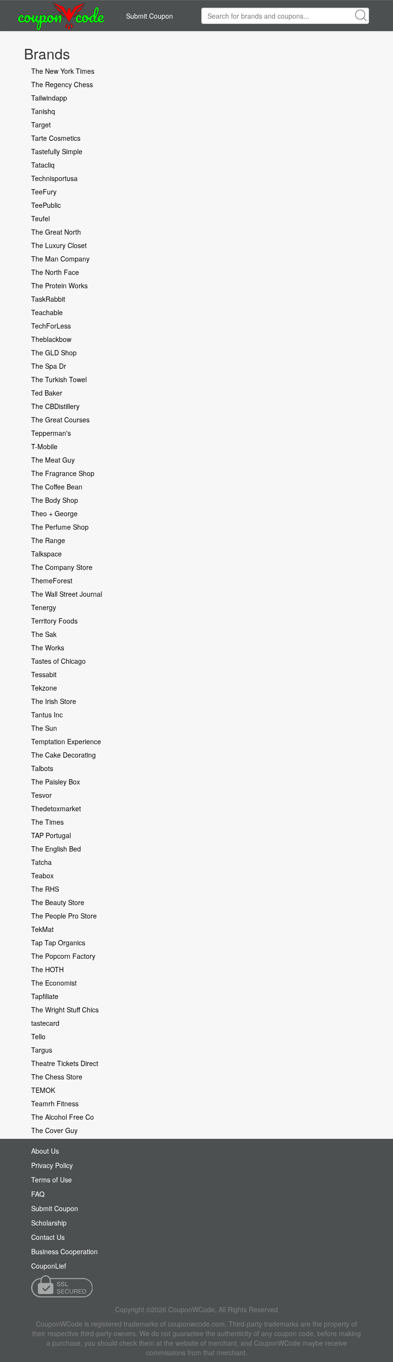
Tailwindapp (49, 97)
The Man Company (60, 258)
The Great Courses (60, 419)
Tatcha (41, 862)
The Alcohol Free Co (62, 1117)
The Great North (56, 232)
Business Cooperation (64, 1251)
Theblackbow (51, 339)
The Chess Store (56, 1076)
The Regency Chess (62, 84)
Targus (41, 1050)
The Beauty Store (57, 902)
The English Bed (56, 848)
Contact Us (48, 1237)
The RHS (45, 889)
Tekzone (44, 687)
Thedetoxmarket (56, 808)
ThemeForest (51, 580)
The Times (47, 822)
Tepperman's (51, 433)
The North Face (55, 272)
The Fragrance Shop (62, 473)
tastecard (45, 1023)
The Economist (54, 982)
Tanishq (43, 111)
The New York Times (62, 71)
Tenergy (43, 607)
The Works (47, 647)
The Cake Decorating (63, 755)
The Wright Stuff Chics (65, 1009)
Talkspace (46, 553)
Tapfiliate (44, 996)
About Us (45, 1151)
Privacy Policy (52, 1165)
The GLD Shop (54, 352)
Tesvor (41, 795)
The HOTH (47, 969)
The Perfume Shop (60, 527)
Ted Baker (46, 392)
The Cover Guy (54, 1130)
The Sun (44, 728)
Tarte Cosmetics (56, 138)
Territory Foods (54, 620)
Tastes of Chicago (58, 661)
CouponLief (48, 1266)
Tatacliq (43, 165)
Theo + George (54, 513)
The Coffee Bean (56, 486)
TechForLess (51, 325)
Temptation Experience (66, 741)
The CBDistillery (55, 406)
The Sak (44, 634)
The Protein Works (59, 285)
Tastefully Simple (56, 151)
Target (41, 124)
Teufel (40, 218)
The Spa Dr (48, 366)
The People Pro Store (64, 915)
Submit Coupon (149, 16)
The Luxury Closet (59, 245)
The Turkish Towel (59, 379)
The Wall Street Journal (66, 594)
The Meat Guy (53, 460)
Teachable (47, 312)
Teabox (42, 875)
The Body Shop (54, 500)
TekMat (42, 929)
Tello (38, 1036)
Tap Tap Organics (58, 942)
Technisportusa (54, 178)
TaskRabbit (48, 299)
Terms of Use (51, 1179)
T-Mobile (44, 446)
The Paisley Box (55, 781)
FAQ (38, 1194)
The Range (48, 540)
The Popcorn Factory (63, 956)
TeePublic (46, 205)
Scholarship (49, 1222)
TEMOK (43, 1090)
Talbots (42, 768)
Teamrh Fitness (55, 1103)
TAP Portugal (51, 835)
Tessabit (44, 674)
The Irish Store (53, 701)
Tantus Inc (47, 714)
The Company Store (61, 567)
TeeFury (44, 191)
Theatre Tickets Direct (64, 1063)
